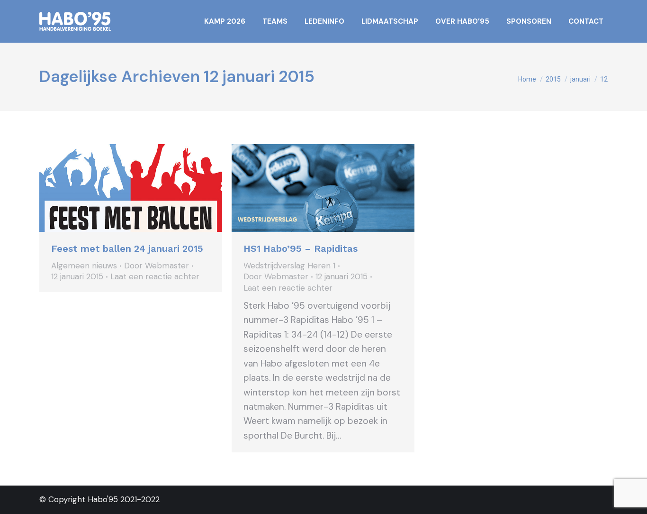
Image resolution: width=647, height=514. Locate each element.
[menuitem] (224, 21)
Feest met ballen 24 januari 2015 (127, 248)
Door (156, 265)
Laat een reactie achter (154, 276)
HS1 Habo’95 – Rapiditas (300, 248)
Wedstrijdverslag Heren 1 (289, 265)
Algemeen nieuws (84, 265)
